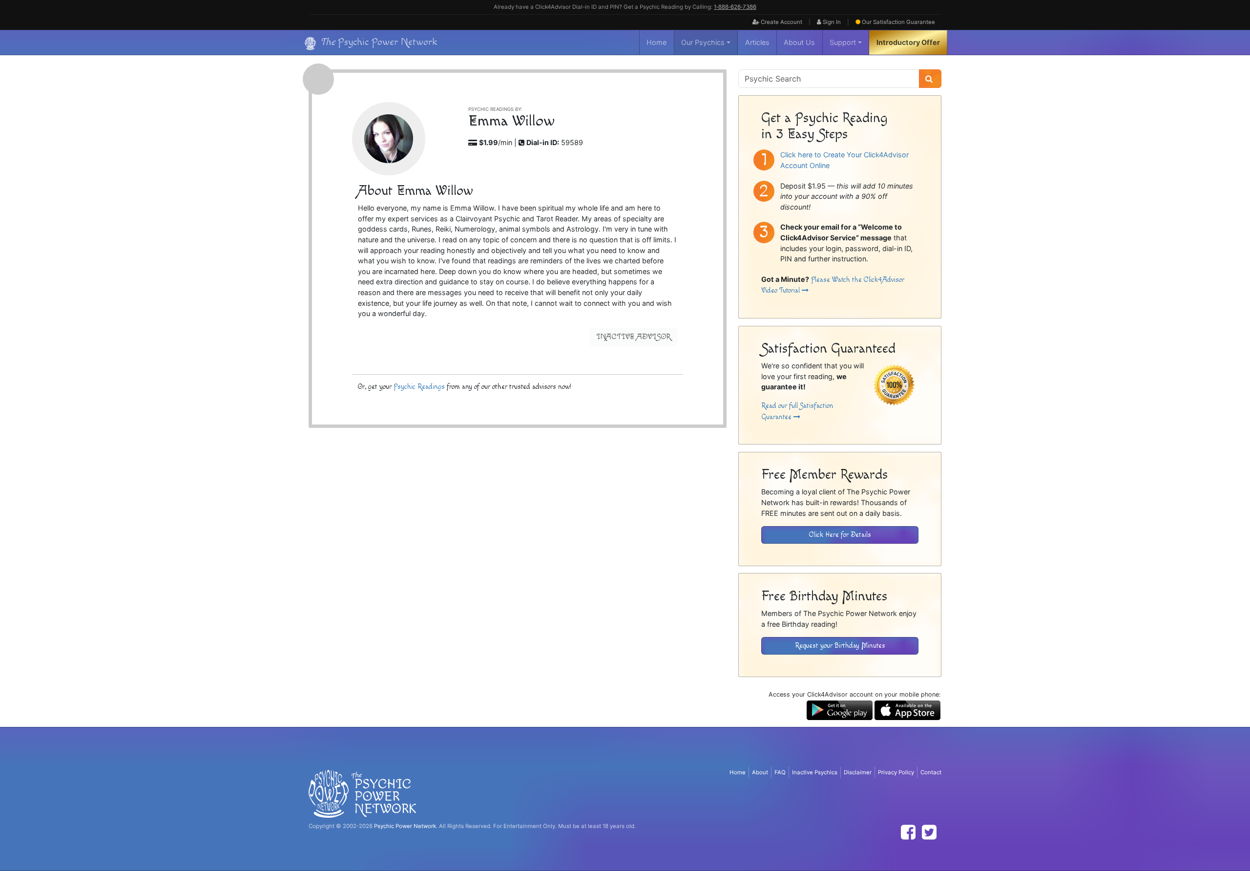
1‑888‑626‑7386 (735, 6)
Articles (757, 42)
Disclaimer (858, 772)
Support (843, 42)
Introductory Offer (908, 42)
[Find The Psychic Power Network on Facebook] (908, 832)
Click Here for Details (840, 535)
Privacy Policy (896, 772)
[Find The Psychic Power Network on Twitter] (929, 832)
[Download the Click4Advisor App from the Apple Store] (907, 709)
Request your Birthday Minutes (840, 645)
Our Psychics (703, 42)
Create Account (780, 22)
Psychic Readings (419, 386)
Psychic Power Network (405, 826)
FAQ (780, 772)
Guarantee (898, 22)
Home (656, 42)
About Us (799, 42)
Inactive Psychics (814, 772)
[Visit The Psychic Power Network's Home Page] (362, 793)
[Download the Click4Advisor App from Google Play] (840, 709)
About (760, 772)
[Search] (930, 78)
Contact (930, 772)
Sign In (831, 22)
